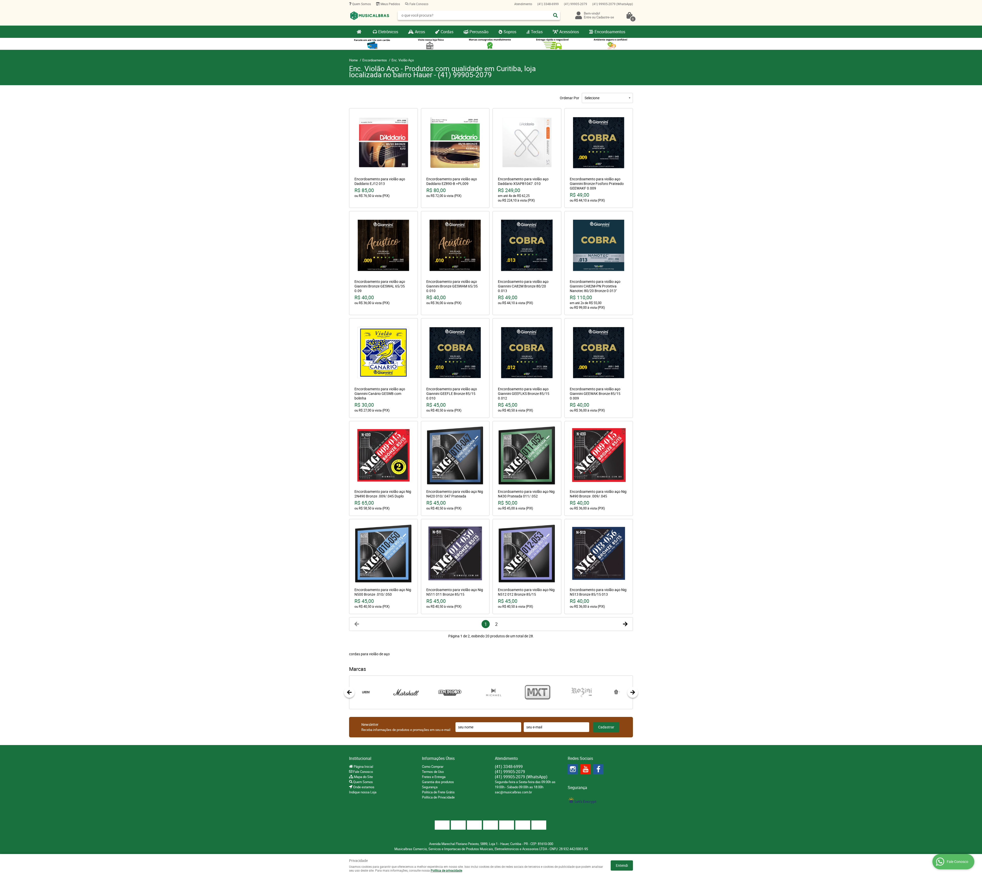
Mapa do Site (363, 776)
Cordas (447, 32)
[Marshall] (381, 692)
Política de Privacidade (438, 797)
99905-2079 (575, 4)
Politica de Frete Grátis (438, 792)
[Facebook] (598, 769)
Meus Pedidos (390, 4)
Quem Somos (361, 4)
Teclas (537, 32)
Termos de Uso (433, 771)
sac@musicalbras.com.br (513, 792)
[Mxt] (513, 692)
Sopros (510, 32)
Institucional (360, 758)
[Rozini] (556, 692)
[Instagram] (573, 769)
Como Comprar (432, 766)
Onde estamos (363, 787)
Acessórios (569, 32)
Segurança (430, 787)
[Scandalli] (600, 692)
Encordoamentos (610, 32)
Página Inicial (363, 766)
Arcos (420, 32)
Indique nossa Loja (362, 792)
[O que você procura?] (555, 15)
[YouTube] (586, 769)
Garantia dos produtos (438, 782)
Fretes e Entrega (433, 776)
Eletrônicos (388, 32)
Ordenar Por (569, 97)
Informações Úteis (438, 758)
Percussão (479, 32)
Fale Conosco (418, 4)
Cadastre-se (605, 17)
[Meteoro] (425, 692)
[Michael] (469, 692)
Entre (587, 17)
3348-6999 (548, 4)
